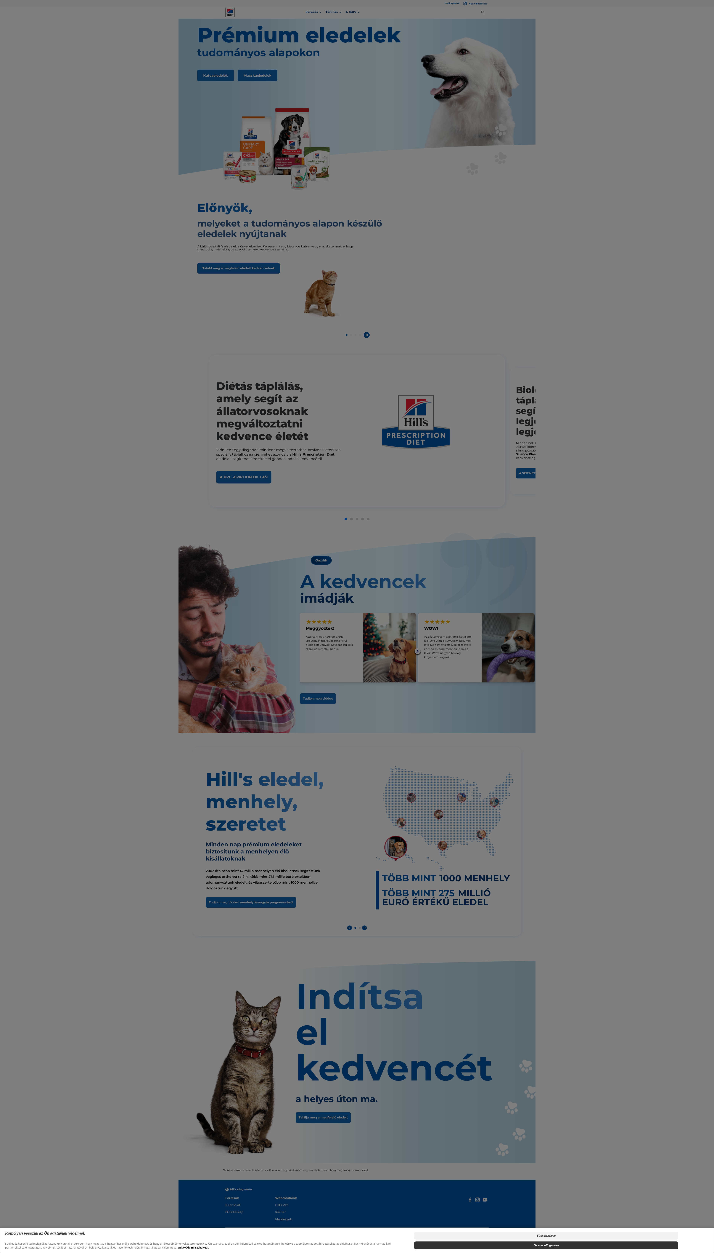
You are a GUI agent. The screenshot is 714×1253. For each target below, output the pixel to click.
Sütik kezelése (546, 1235)
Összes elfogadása (546, 1245)
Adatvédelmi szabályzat (193, 1247)
